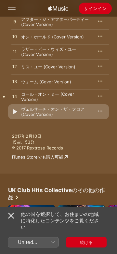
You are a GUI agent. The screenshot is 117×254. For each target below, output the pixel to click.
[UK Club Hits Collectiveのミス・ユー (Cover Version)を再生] (14, 67)
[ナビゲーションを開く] (12, 8)
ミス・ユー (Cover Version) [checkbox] (48, 66)
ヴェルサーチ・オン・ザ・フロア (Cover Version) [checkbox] (52, 111)
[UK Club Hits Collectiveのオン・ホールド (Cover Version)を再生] (14, 37)
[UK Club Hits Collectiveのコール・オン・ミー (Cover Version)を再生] (14, 97)
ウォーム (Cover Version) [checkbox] (46, 81)
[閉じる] (11, 216)
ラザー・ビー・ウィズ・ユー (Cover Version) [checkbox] (48, 52)
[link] (58, 194)
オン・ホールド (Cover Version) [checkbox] (52, 36)
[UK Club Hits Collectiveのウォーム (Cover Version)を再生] (14, 82)
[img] (58, 8)
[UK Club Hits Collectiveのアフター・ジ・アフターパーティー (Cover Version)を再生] (14, 22)
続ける (86, 242)
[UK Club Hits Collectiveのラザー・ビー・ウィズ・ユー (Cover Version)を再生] (14, 52)
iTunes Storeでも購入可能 (37, 157)
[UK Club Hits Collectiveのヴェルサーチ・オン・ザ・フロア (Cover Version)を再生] (14, 112)
